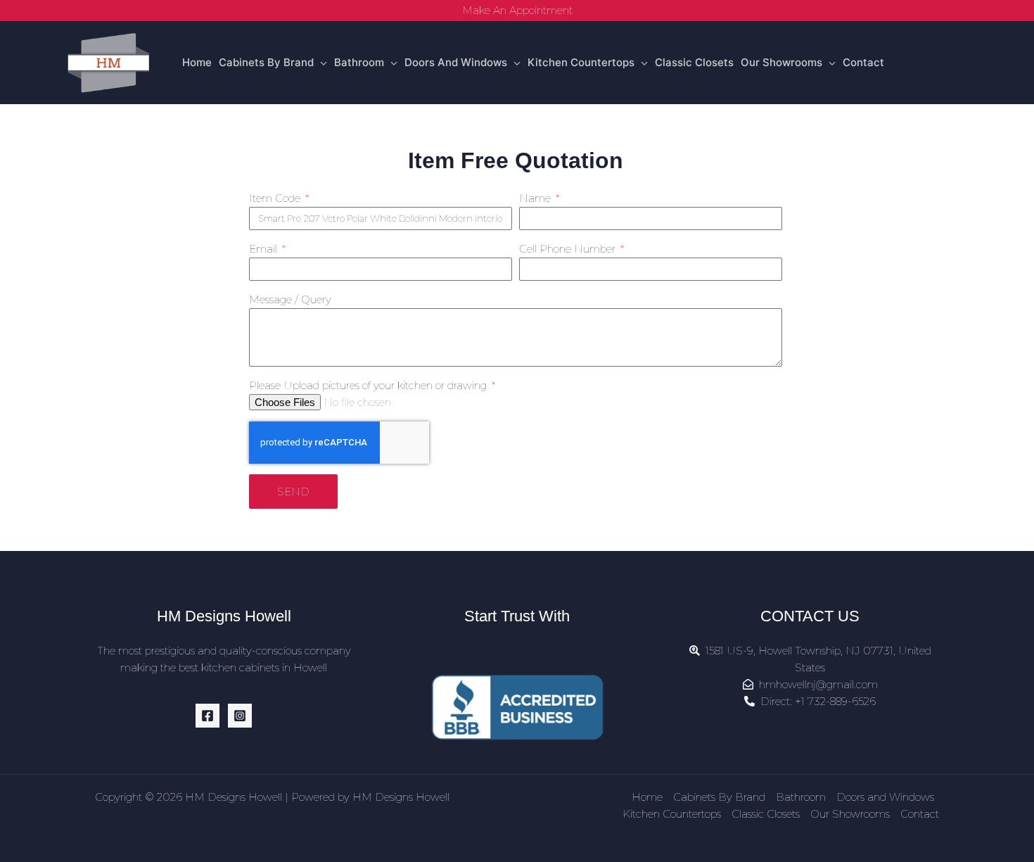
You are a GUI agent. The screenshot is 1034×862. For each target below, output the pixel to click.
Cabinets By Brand (266, 62)
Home (197, 62)
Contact (863, 62)
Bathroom (359, 62)
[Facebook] (207, 716)
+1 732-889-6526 (835, 701)
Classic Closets (694, 62)
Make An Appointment (517, 10)
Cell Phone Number (568, 248)
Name (536, 198)
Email (264, 248)
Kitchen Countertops (581, 62)
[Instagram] (240, 716)
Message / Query (290, 299)
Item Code (276, 198)
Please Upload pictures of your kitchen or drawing (369, 385)
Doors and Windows (455, 62)
